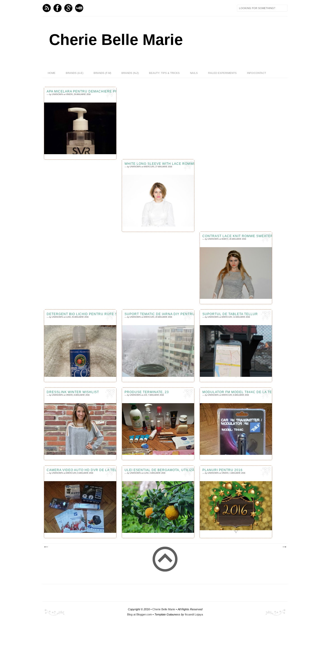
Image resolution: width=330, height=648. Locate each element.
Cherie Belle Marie (116, 39)
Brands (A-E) (74, 73)
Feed (47, 8)
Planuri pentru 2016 (222, 470)
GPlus (68, 8)
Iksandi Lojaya (194, 614)
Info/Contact (256, 73)
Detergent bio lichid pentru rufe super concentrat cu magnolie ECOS (80, 314)
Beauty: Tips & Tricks (164, 73)
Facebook (57, 8)
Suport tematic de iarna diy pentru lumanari (158, 314)
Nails (194, 73)
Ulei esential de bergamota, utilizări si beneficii (158, 470)
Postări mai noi (46, 547)
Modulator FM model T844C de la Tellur (235, 392)
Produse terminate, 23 (147, 392)
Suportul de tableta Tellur (230, 314)
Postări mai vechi (284, 547)
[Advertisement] (165, 271)
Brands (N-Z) (130, 73)
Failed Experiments (222, 73)
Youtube (79, 8)
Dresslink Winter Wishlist (73, 392)
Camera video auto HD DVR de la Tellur (80, 470)
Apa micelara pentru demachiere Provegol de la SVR (80, 91)
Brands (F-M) (102, 73)
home (51, 73)
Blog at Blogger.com (139, 614)
